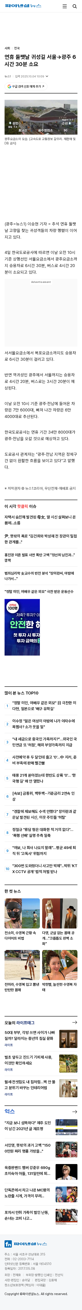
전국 (17, 48)
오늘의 (20, 1022)
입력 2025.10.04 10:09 (29, 76)
